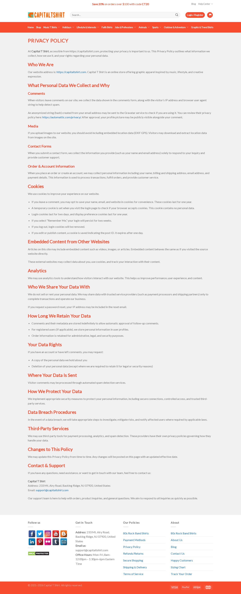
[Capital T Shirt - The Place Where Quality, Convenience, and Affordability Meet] (46, 15)
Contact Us (178, 553)
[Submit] (177, 15)
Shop (38, 27)
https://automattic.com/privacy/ (61, 117)
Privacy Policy (131, 546)
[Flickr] (47, 541)
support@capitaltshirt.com (52, 490)
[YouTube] (55, 533)
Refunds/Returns (133, 553)
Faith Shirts (107, 27)
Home (31, 27)
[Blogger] (63, 533)
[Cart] (210, 15)
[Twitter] (39, 533)
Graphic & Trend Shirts (202, 27)
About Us (176, 540)
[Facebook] (31, 533)
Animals (143, 27)
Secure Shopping (133, 560)
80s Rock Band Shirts (136, 533)
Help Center (204, 3)
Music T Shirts (50, 27)
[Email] (63, 541)
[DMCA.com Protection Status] (38, 553)
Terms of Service (133, 574)
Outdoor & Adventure (175, 27)
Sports (155, 27)
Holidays (66, 27)
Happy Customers (182, 560)
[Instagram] (47, 533)
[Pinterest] (39, 541)
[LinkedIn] (31, 541)
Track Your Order (181, 574)
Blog (193, 3)
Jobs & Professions (124, 27)
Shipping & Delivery (135, 567)
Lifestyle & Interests (86, 27)
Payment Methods (134, 540)
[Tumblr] (55, 541)
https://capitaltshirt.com (71, 72)
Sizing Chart (178, 567)
